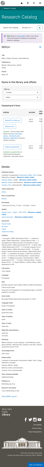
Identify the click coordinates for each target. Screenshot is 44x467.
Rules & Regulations (35, 432)
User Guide (21, 36)
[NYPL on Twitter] (30, 420)
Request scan (9, 126)
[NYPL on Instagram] (35, 420)
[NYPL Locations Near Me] (28, 3)
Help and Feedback (35, 465)
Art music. (5, 226)
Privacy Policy (37, 428)
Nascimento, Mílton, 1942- (28, 175)
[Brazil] (4, 198)
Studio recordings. (8, 231)
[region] (22, 134)
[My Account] (22, 3)
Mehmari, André (7, 182)
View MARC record (9, 396)
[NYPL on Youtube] (40, 420)
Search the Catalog (10, 28)
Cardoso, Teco (6, 185)
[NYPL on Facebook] (26, 420)
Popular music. (6, 224)
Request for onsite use (12, 120)
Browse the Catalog (30, 28)
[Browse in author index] (25, 177)
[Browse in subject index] (24, 217)
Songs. (4, 192)
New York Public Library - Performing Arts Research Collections (12, 136)
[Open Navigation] (40, 3)
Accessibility (37, 425)
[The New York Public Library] (3, 3)
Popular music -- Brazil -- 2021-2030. (14, 212)
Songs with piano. (8, 217)
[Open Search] (34, 3)
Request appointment (12, 147)
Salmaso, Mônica (7, 180)
